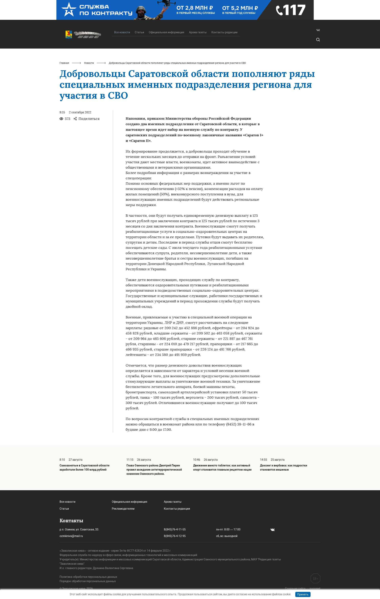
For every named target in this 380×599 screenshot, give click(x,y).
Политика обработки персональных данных (88, 576)
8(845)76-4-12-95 (175, 536)
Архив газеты (198, 32)
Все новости (67, 501)
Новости (89, 63)
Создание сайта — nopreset (302, 588)
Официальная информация (166, 32)
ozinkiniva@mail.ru (71, 536)
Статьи (139, 32)
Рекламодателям (123, 508)
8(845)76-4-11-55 (175, 529)
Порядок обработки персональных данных (88, 581)
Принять (303, 594)
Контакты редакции (224, 32)
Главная (64, 63)
